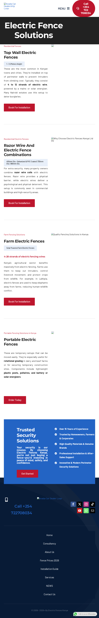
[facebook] (73, 504)
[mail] (92, 510)
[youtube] (79, 510)
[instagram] (86, 504)
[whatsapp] (86, 510)
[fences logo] (11, 3)
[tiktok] (92, 504)
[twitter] (79, 504)
